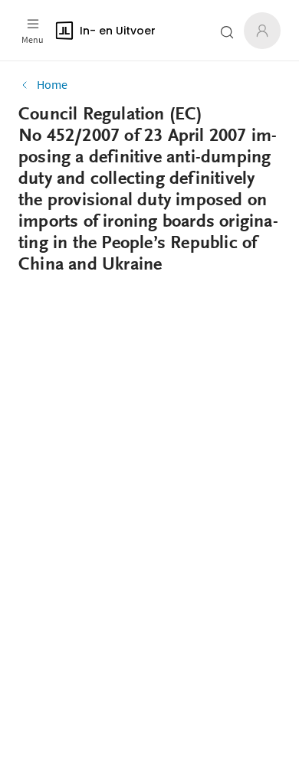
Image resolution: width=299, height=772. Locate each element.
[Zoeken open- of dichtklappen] (227, 32)
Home (52, 84)
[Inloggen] (262, 30)
